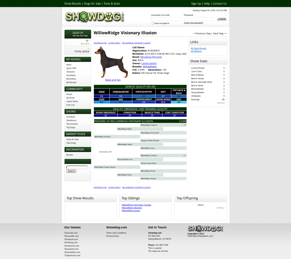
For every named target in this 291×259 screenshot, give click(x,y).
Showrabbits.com (72, 252)
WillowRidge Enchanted (150, 133)
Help (207, 3)
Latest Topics (72, 101)
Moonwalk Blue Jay (124, 159)
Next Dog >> (220, 33)
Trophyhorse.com (72, 255)
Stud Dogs (71, 143)
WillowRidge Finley (124, 175)
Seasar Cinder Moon (149, 163)
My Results (71, 82)
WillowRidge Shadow (102, 137)
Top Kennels (72, 124)
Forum (69, 94)
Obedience (71, 120)
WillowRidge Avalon (131, 211)
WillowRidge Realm (148, 171)
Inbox (68, 65)
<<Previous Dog (202, 33)
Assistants (71, 75)
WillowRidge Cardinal (149, 125)
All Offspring (196, 51)
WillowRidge (150, 66)
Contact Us (220, 3)
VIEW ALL (221, 103)
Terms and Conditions (116, 233)
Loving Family (114, 43)
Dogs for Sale (92, 3)
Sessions (70, 72)
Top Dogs (70, 127)
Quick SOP (71, 68)
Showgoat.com (71, 239)
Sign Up (196, 3)
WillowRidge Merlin (124, 129)
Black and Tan (113, 79)
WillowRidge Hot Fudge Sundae (136, 205)
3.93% (182, 121)
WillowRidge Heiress (148, 178)
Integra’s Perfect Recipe (150, 140)
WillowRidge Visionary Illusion (136, 43)
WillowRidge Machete (132, 208)
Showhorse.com (71, 246)
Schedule (70, 117)
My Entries (71, 79)
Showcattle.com (71, 236)
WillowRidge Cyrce (148, 148)
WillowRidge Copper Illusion (105, 167)
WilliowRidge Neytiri (124, 144)
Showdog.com (100, 43)
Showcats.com (71, 233)
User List (70, 105)
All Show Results (198, 48)
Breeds (69, 155)
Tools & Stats (112, 3)
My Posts (70, 98)
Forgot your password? (193, 23)
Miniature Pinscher (151, 57)
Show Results (72, 3)
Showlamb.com (71, 249)
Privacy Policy (112, 236)
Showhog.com (70, 242)
